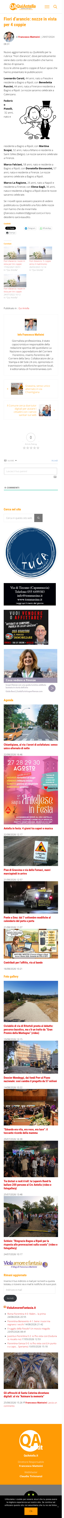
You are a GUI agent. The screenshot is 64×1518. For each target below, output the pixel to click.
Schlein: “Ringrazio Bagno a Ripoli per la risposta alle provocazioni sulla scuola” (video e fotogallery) (30, 1244)
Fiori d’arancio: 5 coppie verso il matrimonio (40, 262)
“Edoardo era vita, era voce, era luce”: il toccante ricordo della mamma (26, 1131)
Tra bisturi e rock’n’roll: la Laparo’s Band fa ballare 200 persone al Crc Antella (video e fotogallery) (27, 1185)
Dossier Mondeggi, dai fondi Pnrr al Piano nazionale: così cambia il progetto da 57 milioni (30, 1079)
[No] (58, 1506)
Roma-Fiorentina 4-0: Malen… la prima (26, 1313)
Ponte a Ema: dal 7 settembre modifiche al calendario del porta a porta (27, 919)
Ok (30, 1511)
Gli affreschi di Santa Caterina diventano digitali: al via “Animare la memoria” (26, 1394)
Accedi (54, 460)
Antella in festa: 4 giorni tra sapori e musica (28, 828)
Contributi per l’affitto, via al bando (23, 962)
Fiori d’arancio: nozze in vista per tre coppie (14, 262)
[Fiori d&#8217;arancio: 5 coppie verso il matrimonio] (40, 253)
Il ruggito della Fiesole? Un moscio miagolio (28, 1328)
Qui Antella (23, 308)
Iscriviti (10, 1298)
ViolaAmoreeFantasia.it (21, 1308)
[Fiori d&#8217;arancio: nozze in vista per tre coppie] (15, 253)
